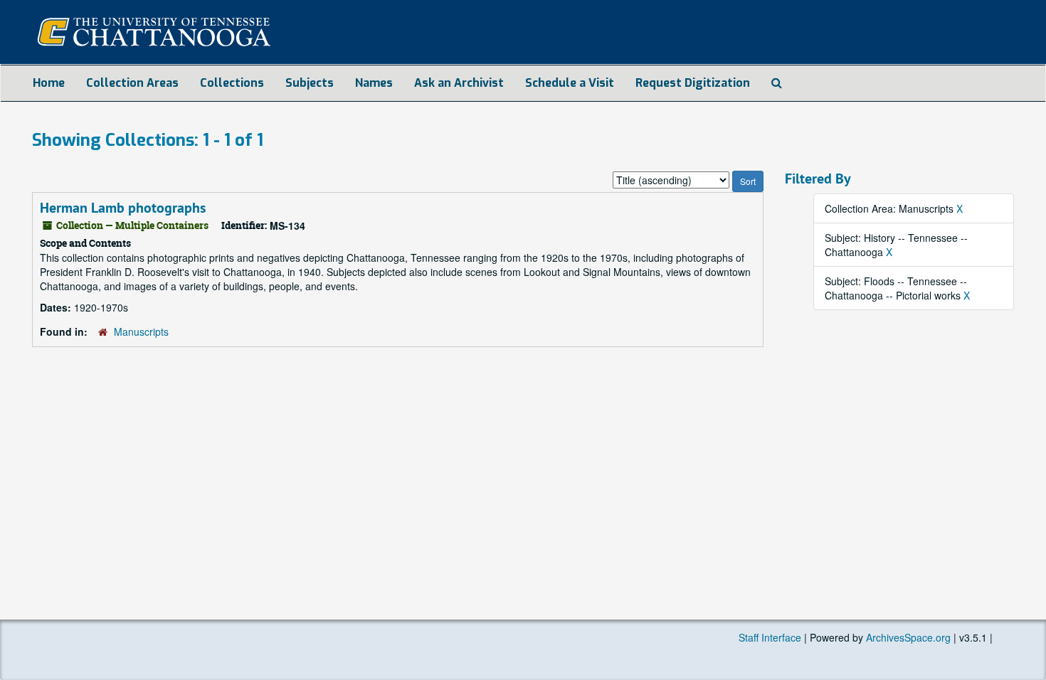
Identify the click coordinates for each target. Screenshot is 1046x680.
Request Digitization (692, 82)
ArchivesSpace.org (908, 637)
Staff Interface (770, 637)
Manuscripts (141, 331)
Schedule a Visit (569, 82)
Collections (232, 82)
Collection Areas (132, 82)
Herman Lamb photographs (123, 207)
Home (49, 82)
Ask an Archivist (459, 82)
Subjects (309, 82)
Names (374, 82)
